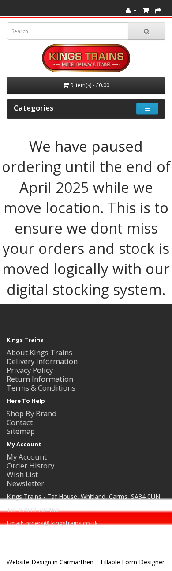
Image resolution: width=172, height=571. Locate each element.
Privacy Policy (30, 370)
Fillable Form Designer (133, 562)
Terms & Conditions (41, 388)
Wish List (22, 474)
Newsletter (25, 483)
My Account (27, 457)
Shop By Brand (32, 413)
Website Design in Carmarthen (50, 562)
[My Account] (131, 10)
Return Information (40, 379)
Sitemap (21, 431)
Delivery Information (42, 361)
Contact (20, 422)
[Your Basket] (146, 10)
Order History (30, 465)
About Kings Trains (39, 352)
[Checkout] (158, 10)
